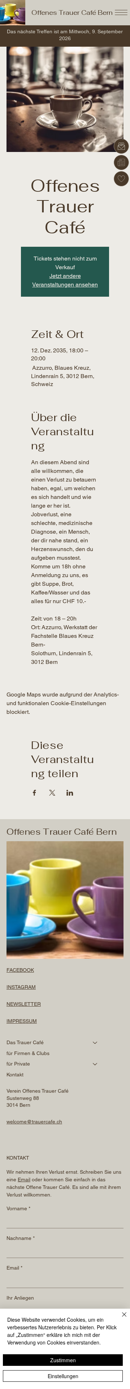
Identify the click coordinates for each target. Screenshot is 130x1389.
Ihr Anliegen (20, 1298)
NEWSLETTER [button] (23, 1004)
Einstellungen (63, 1376)
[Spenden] (121, 178)
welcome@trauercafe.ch (34, 1122)
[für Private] (95, 1064)
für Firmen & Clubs (27, 1053)
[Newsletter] (121, 162)
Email (14, 1268)
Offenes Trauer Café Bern (72, 12)
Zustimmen (63, 1360)
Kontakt (14, 1074)
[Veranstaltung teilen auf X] (52, 793)
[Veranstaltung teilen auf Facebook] (34, 793)
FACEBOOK (20, 970)
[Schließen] (120, 1318)
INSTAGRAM (21, 987)
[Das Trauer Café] (95, 1042)
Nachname (20, 1238)
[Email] (121, 146)
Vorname (18, 1208)
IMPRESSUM (21, 1021)
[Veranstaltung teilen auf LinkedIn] (69, 793)
